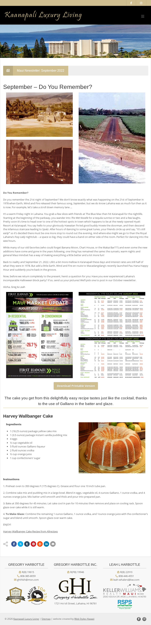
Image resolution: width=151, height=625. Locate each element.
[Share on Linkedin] (46, 544)
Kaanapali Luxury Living (26, 618)
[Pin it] (33, 544)
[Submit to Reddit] (40, 544)
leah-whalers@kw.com (126, 579)
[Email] (53, 544)
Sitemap (46, 618)
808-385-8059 (28, 576)
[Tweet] (20, 544)
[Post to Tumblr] (27, 544)
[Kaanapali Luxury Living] (51, 16)
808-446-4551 (126, 576)
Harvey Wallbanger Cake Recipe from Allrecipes (30, 531)
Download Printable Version (76, 386)
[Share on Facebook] (14, 544)
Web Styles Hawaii (84, 618)
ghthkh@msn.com (28, 579)
